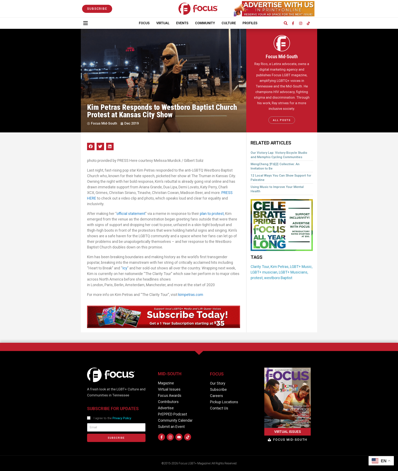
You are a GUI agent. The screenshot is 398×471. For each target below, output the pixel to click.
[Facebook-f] (292, 23)
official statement (130, 213)
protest (257, 278)
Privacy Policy (122, 418)
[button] (285, 23)
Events (182, 23)
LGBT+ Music (301, 266)
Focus (144, 23)
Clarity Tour (260, 266)
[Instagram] (300, 23)
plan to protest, (212, 213)
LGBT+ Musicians (293, 272)
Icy (124, 268)
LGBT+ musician (264, 272)
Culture (229, 23)
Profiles (250, 23)
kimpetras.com (190, 294)
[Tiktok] (308, 23)
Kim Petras (280, 266)
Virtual (163, 23)
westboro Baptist (278, 278)
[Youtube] (178, 437)
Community (205, 23)
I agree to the (112, 418)
